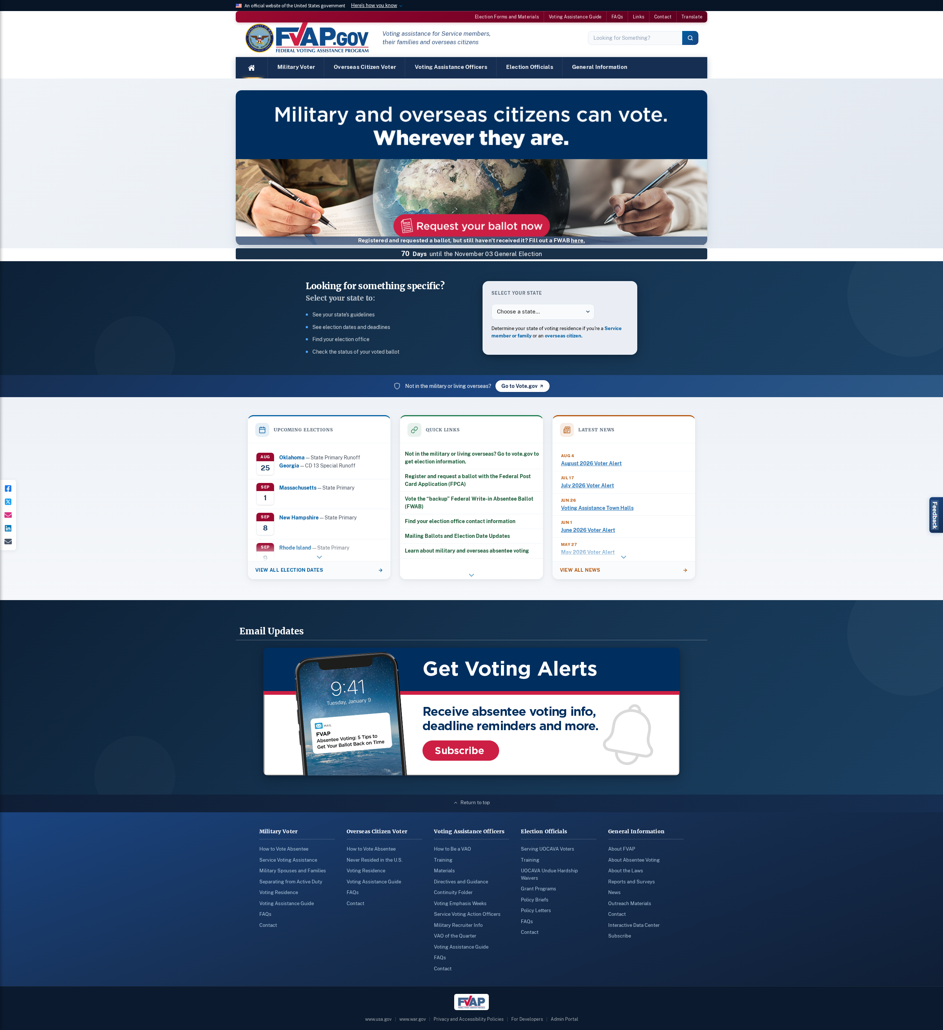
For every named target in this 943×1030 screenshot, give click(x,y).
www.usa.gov (378, 1019)
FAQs (617, 17)
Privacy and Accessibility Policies (469, 1019)
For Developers (527, 1019)
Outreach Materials (629, 903)
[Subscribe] (8, 515)
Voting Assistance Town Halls (597, 508)
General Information (599, 67)
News (614, 892)
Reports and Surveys (631, 881)
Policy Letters (536, 910)
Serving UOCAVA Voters (547, 849)
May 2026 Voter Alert (588, 552)
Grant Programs (538, 888)
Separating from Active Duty (290, 881)
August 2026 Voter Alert (591, 463)
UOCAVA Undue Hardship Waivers (549, 874)
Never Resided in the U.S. (375, 860)
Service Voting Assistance (288, 860)
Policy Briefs (534, 900)
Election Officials (529, 67)
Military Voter (296, 67)
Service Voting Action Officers (467, 914)
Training (443, 860)
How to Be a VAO (452, 849)
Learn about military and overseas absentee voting (467, 551)
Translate (691, 17)
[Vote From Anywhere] (471, 175)
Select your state (516, 293)
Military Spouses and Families (292, 870)
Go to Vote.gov (519, 386)
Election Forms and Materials (507, 17)
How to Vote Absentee (283, 849)
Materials (444, 870)
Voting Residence (278, 892)
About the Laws (625, 870)
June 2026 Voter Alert (588, 530)
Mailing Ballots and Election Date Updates (457, 536)
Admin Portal (564, 1019)
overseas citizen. (564, 336)
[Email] (8, 541)
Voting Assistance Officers (451, 67)
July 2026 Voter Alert (587, 485)
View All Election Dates (289, 570)
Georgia (289, 465)
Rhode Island (295, 547)
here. (578, 240)
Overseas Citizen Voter (365, 67)
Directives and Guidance (461, 881)
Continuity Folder (453, 892)
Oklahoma (292, 457)
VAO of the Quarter (455, 936)
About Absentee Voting (634, 860)
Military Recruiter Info (458, 925)
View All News (580, 570)
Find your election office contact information (460, 521)
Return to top (475, 802)
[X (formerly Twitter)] (8, 501)
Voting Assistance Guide (575, 17)
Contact (663, 17)
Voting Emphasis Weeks (460, 903)
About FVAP (621, 849)
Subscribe (619, 936)
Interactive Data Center (634, 925)
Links (638, 17)
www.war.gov (412, 1019)
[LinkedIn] (8, 528)
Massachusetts (297, 487)
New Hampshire (299, 517)
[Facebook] (8, 488)
